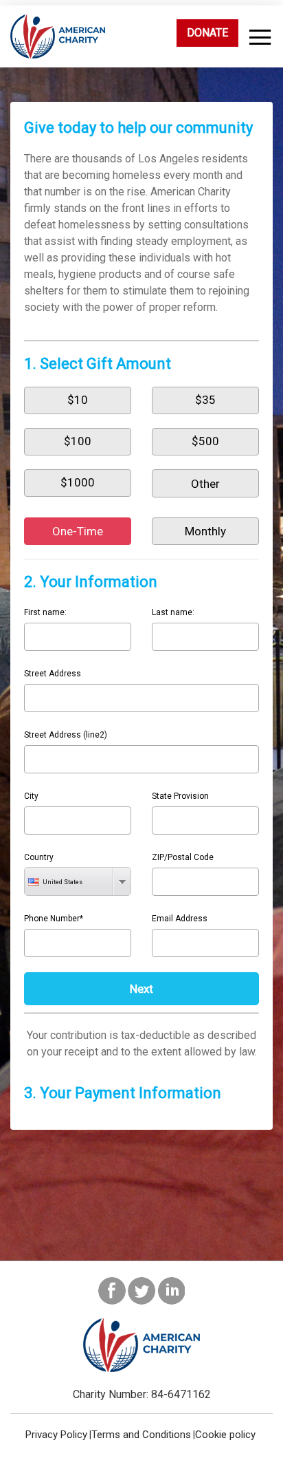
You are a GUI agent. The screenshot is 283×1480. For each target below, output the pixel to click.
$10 (77, 400)
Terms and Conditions (141, 1434)
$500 (205, 441)
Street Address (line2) (65, 735)
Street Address (52, 673)
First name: (45, 612)
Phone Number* (53, 918)
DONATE (207, 32)
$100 (77, 441)
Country (39, 857)
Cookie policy (225, 1434)
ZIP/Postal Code (183, 857)
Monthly (205, 531)
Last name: (173, 612)
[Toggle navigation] (256, 37)
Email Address (179, 918)
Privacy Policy (56, 1434)
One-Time (77, 531)
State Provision (180, 796)
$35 (205, 400)
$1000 (77, 482)
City (31, 796)
